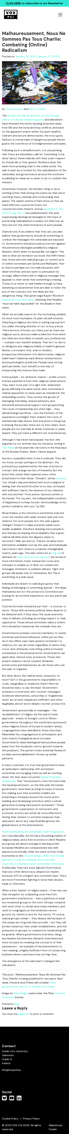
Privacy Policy (31, 1118)
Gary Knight (21, 993)
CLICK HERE (13, 3)
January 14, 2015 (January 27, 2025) (37, 56)
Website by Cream (55, 1127)
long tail (56, 553)
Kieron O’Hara (37, 109)
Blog (16, 1004)
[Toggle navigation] (60, 14)
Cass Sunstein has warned (33, 557)
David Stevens (14, 109)
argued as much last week (18, 299)
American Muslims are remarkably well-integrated (32, 831)
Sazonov (61, 478)
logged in (23, 1014)
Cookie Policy (10, 1118)
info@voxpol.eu (11, 1070)
